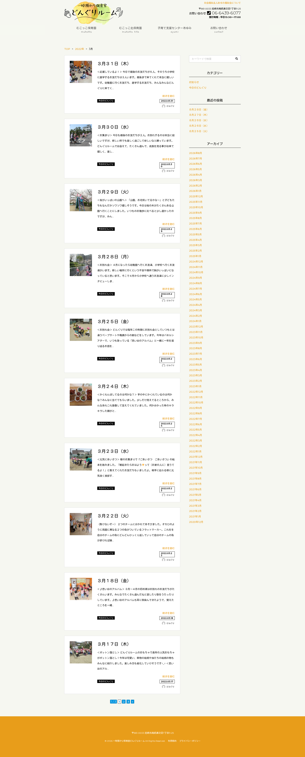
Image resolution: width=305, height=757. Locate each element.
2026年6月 (195, 163)
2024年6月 (195, 294)
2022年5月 (195, 429)
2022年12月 (196, 391)
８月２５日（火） (199, 131)
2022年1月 (195, 451)
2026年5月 (195, 169)
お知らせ (194, 82)
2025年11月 (195, 201)
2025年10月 (196, 207)
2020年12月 (196, 522)
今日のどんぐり (197, 87)
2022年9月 (195, 408)
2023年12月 (196, 326)
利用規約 (172, 741)
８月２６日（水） (199, 120)
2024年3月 (195, 310)
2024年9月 (195, 277)
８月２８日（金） (199, 109)
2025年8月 (195, 218)
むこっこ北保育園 (130, 29)
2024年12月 (196, 261)
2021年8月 (195, 478)
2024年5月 (195, 299)
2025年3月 (195, 245)
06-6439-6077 (215, 13)
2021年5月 (195, 494)
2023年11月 (196, 332)
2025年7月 (195, 223)
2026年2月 (195, 185)
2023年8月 (195, 348)
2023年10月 (196, 337)
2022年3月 (195, 440)
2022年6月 (195, 424)
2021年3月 (195, 505)
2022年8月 (195, 413)
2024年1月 (195, 321)
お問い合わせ (218, 29)
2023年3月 (195, 375)
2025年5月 (195, 234)
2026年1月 (195, 191)
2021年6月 (195, 489)
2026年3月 (195, 180)
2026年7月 (195, 158)
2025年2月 (195, 250)
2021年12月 (196, 456)
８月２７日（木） (199, 114)
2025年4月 (195, 240)
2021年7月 (195, 484)
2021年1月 (195, 516)
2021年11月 (195, 462)
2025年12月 (196, 196)
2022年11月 (196, 397)
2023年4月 (195, 370)
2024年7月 (195, 288)
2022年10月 (196, 402)
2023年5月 (195, 364)
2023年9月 (195, 343)
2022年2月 (195, 446)
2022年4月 (195, 435)
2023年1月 (195, 386)
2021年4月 (195, 500)
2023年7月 (195, 353)
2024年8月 (195, 283)
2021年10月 (196, 467)
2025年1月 (195, 256)
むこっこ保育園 (86, 29)
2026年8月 (195, 153)
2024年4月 (195, 305)
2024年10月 (196, 272)
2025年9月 (195, 212)
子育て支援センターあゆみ (175, 29)
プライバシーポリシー (190, 741)
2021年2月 (195, 511)
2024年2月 (195, 315)
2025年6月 (195, 229)
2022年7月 (195, 419)
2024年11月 (196, 267)
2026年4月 (195, 174)
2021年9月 (195, 473)
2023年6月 (195, 359)
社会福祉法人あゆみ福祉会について (222, 2)
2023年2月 (195, 380)
